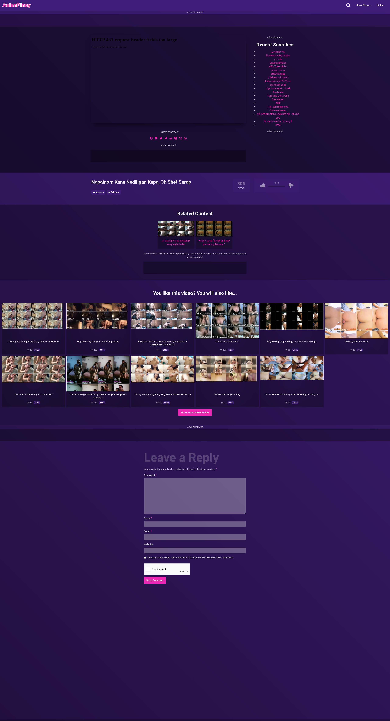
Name (148, 518)
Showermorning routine (278, 55)
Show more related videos (195, 412)
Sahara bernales (278, 62)
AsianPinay (363, 5)
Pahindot (114, 192)
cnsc (278, 125)
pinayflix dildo (278, 73)
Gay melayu (278, 99)
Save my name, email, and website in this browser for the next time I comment (190, 557)
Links (380, 5)
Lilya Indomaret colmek (278, 88)
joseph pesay (278, 70)
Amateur (99, 192)
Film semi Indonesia (278, 106)
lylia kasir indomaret (278, 77)
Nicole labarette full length (278, 121)
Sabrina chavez (278, 110)
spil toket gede (278, 84)
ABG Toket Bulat (278, 66)
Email (148, 531)
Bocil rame (278, 92)
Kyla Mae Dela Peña (278, 95)
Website (148, 544)
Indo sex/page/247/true (278, 81)
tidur (278, 103)
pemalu (278, 59)
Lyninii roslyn (278, 51)
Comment (150, 475)
